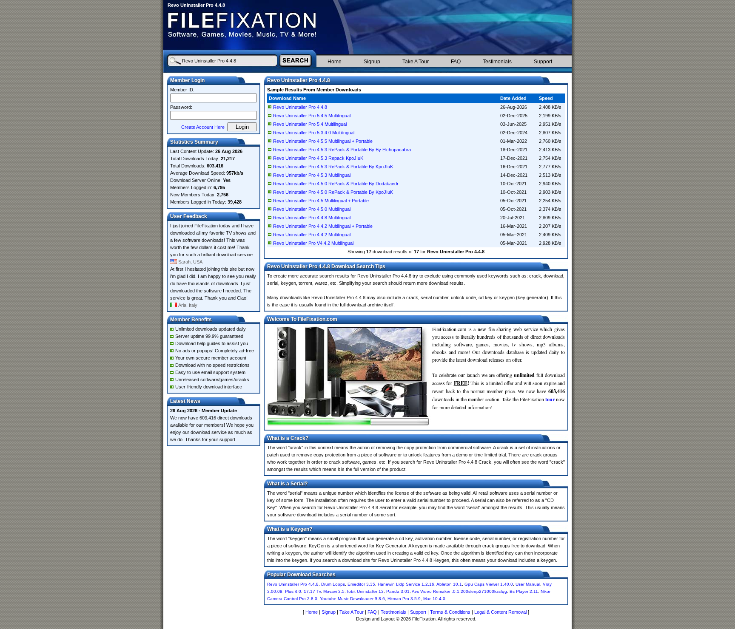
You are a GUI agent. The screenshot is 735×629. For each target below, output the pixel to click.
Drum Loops (333, 584)
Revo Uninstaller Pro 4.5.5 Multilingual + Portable (323, 141)
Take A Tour (415, 62)
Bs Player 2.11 (524, 591)
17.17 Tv (312, 591)
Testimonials (497, 62)
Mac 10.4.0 (434, 598)
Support (543, 62)
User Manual (528, 584)
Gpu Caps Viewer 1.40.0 (488, 584)
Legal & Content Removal (500, 612)
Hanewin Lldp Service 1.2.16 (406, 584)
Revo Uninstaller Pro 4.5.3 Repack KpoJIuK (318, 158)
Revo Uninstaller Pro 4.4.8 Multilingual (311, 217)
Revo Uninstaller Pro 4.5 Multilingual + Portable (321, 200)
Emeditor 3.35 (361, 584)
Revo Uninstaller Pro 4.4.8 (300, 107)
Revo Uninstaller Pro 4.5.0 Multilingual (311, 209)
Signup (372, 62)
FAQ (456, 62)
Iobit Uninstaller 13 (365, 591)
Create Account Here (203, 127)
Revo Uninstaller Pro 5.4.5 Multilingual (311, 115)
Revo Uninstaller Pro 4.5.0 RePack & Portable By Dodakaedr (336, 183)
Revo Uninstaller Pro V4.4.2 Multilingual (313, 243)
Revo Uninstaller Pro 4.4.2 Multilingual (311, 234)
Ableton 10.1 (449, 584)
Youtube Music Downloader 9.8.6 (352, 598)
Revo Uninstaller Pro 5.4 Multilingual (310, 124)
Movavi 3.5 (334, 591)
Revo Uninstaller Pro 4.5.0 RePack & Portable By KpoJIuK (333, 192)
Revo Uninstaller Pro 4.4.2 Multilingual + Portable (323, 226)
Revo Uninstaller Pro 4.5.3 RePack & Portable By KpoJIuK (333, 166)
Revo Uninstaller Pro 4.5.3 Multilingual (311, 175)
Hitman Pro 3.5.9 (404, 598)
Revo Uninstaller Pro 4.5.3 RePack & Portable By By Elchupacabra (342, 149)
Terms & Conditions (450, 612)
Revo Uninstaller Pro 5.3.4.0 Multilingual (313, 132)
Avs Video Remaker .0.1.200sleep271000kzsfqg (459, 591)
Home (335, 62)
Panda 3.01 (398, 591)
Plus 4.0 (293, 591)
